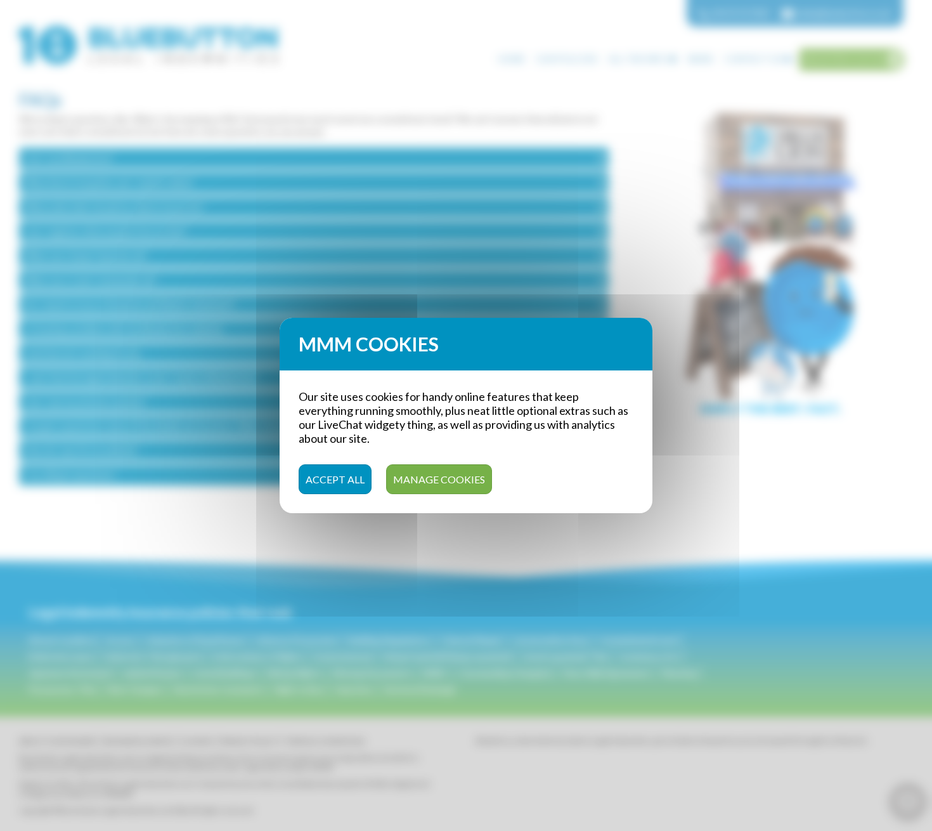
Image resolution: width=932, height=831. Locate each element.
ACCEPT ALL (335, 479)
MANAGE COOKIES (439, 479)
